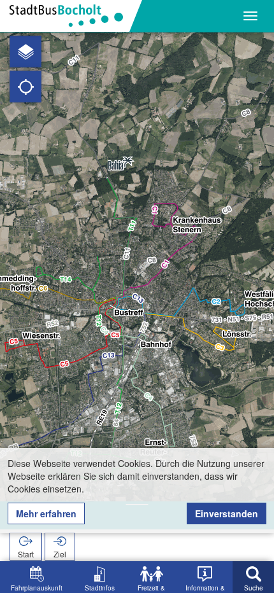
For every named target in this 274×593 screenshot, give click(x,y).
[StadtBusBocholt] (71, 16)
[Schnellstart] (25, 51)
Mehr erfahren (46, 513)
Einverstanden (226, 513)
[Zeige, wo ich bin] (25, 86)
